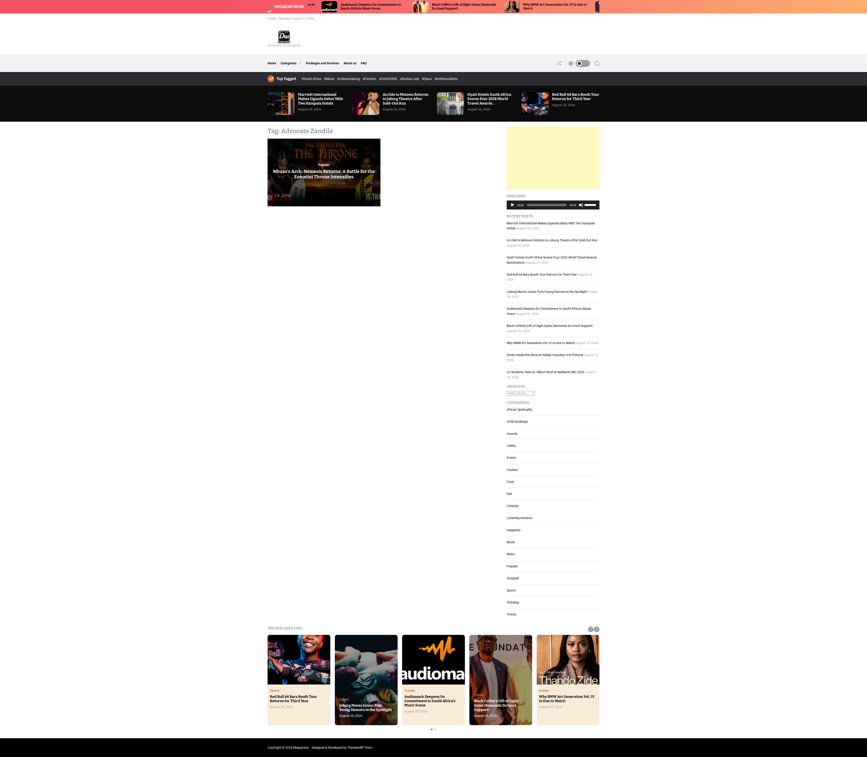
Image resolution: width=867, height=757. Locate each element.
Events (511, 457)
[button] (591, 629)
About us (350, 63)
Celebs (511, 445)
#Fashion (370, 79)
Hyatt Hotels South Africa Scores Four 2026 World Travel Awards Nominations (489, 101)
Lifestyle (512, 506)
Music (511, 542)
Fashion (512, 470)
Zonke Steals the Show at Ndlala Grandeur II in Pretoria (545, 355)
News (511, 554)
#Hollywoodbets (446, 79)
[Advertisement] (553, 157)
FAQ (364, 63)
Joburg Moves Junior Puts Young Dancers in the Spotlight (547, 291)
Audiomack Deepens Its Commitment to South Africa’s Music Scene (309, 6)
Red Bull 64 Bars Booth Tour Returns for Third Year (575, 96)
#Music (329, 79)
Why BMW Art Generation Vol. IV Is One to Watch (541, 343)
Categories (288, 63)
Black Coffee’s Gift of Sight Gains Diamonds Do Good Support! (550, 326)
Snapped (513, 578)
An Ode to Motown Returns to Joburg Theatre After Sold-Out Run (405, 98)
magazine (513, 530)
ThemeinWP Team (359, 747)
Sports (511, 590)
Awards (512, 434)
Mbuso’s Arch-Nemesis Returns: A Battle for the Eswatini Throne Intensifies (324, 174)
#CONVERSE (388, 79)
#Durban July (410, 79)
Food (510, 482)
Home (272, 63)
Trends (511, 614)
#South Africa (312, 79)
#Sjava (427, 79)
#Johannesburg (349, 79)
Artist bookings (517, 421)
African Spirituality (519, 409)
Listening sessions (519, 518)
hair (509, 494)
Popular (324, 164)
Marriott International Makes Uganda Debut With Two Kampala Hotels (320, 98)
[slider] (591, 204)
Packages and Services (322, 63)
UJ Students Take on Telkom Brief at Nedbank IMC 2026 (545, 372)
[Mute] (581, 208)
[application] (553, 205)
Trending (513, 602)
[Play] (512, 208)
